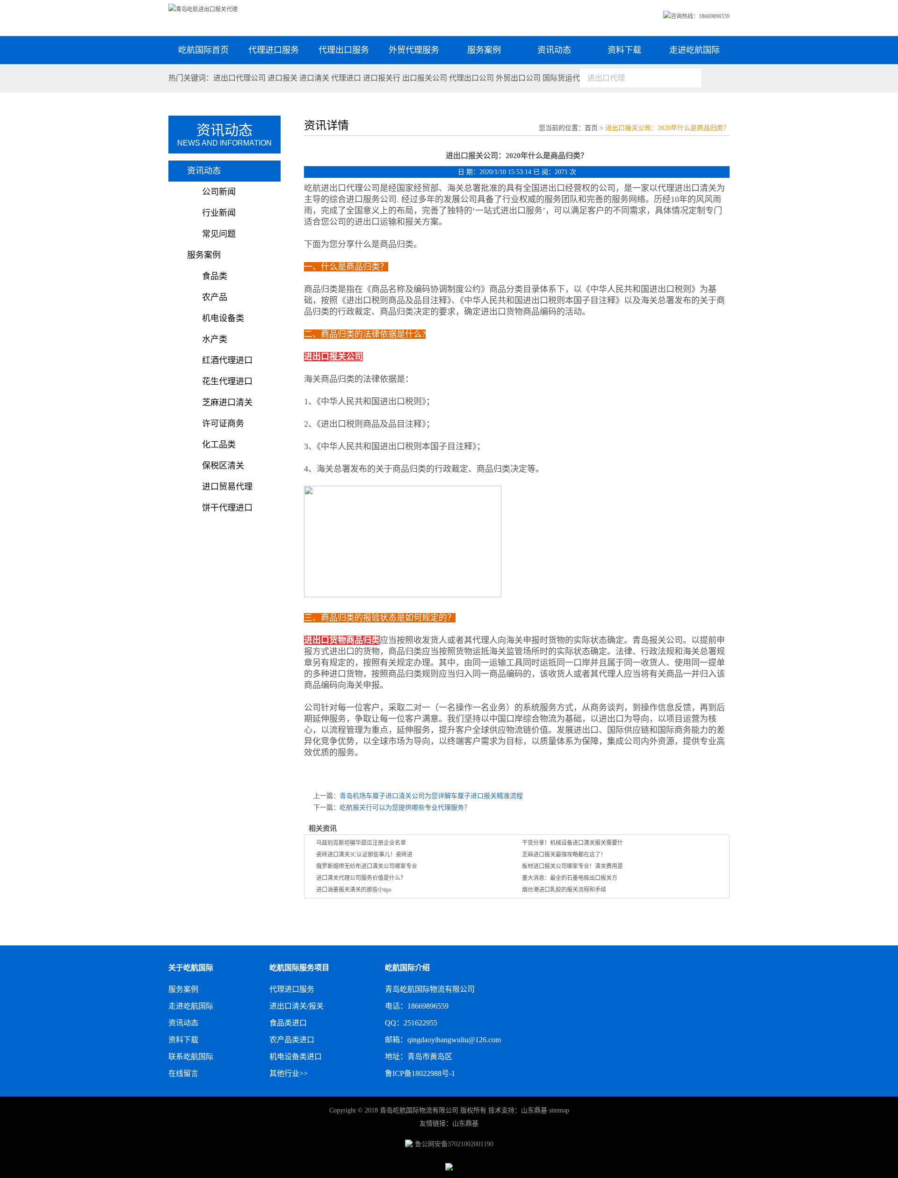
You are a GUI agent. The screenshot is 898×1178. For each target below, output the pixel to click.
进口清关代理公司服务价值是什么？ (361, 878)
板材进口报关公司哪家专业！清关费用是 (572, 866)
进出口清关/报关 (296, 1006)
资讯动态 (554, 50)
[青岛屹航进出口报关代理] (203, 9)
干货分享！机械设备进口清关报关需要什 (572, 843)
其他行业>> (288, 1073)
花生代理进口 (227, 381)
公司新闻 (219, 192)
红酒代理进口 (227, 360)
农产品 (214, 297)
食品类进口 (288, 1023)
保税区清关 (223, 465)
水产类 (214, 339)
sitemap (559, 1110)
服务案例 (484, 50)
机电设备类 (223, 318)
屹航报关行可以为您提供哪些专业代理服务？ (405, 807)
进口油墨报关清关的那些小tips (353, 889)
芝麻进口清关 (227, 402)
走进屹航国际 (694, 50)
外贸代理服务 (414, 50)
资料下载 (624, 50)
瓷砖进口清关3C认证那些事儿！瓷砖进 (364, 854)
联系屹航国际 (190, 1057)
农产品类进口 (291, 1040)
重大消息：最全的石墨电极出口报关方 (569, 878)
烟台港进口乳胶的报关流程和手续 (564, 889)
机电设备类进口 (295, 1057)
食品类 (214, 276)
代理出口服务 (344, 50)
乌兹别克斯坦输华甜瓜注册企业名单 (361, 843)
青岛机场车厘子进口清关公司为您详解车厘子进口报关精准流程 (431, 795)
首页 (591, 128)
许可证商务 (223, 423)
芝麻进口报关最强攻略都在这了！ (564, 854)
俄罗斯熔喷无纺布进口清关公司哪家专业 (366, 866)
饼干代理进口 (227, 507)
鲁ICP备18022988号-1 (420, 1073)
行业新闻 (219, 213)
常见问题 (219, 234)
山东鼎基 (534, 1110)
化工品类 (219, 444)
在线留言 (183, 1073)
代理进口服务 (273, 50)
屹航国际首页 (203, 50)
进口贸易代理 (227, 486)
